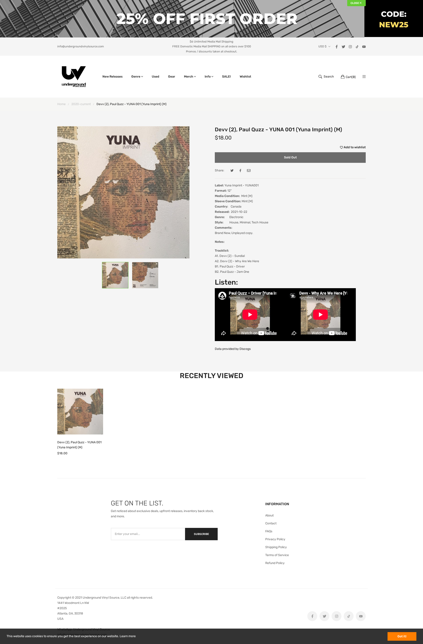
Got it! (401, 636)
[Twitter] (343, 46)
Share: (219, 170)
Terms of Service (277, 555)
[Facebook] (336, 46)
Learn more (128, 636)
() (351, 77)
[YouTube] (364, 46)
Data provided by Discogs (233, 349)
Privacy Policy (275, 539)
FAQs (268, 531)
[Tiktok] (357, 46)
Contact (270, 523)
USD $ (322, 46)
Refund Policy (275, 563)
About (269, 515)
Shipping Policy (276, 547)
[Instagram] (350, 46)
